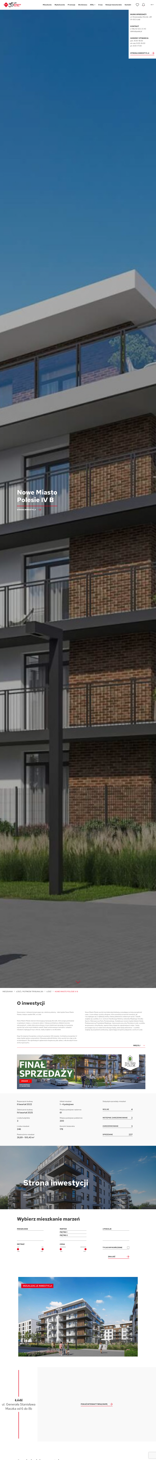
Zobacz (27, 1195)
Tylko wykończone (112, 1247)
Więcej (136, 1045)
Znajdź (111, 1257)
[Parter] (73, 1229)
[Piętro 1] (73, 1232)
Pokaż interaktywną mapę (94, 1404)
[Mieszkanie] (30, 1229)
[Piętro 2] (73, 1235)
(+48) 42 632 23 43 (138, 29)
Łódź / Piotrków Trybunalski (29, 991)
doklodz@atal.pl (136, 31)
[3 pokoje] (116, 1229)
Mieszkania (8, 991)
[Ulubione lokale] (137, 4)
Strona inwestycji (26, 510)
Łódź (49, 991)
